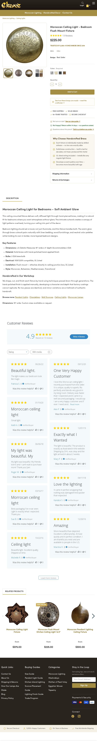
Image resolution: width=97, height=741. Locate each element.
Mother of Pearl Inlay (57, 682)
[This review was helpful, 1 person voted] (36, 524)
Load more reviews (48, 578)
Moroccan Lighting (33, 13)
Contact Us (67, 13)
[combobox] (18, 352)
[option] (17, 626)
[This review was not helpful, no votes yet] (41, 388)
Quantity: (54, 80)
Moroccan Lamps (75, 297)
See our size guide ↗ (72, 121)
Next (93, 616)
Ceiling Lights (60, 297)
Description (12, 198)
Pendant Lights (21, 297)
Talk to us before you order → (83, 129)
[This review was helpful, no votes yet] (36, 388)
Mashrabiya (53, 678)
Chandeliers (35, 297)
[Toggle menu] (93, 3)
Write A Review (79, 336)
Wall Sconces (47, 297)
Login (82, 5)
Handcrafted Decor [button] (52, 13)
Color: (56, 68)
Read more (74, 404)
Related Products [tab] (14, 591)
